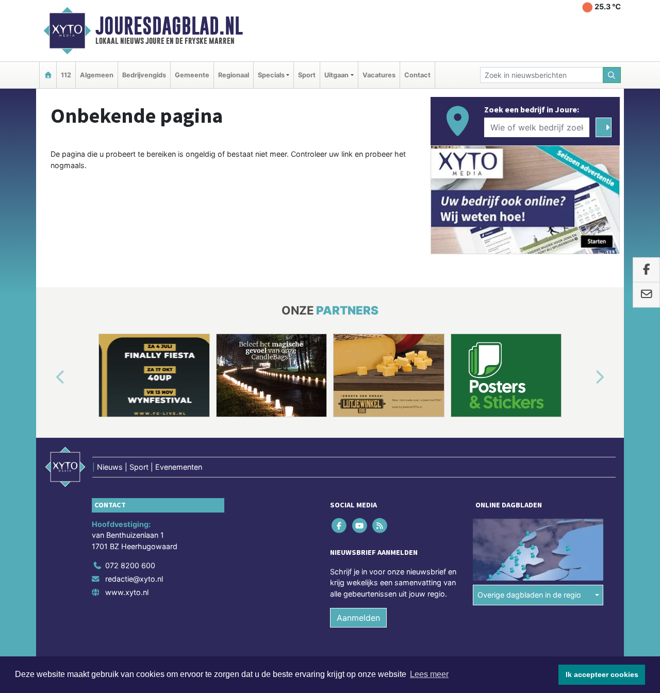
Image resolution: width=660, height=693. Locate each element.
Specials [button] (271, 75)
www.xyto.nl (126, 592)
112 (66, 75)
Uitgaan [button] (336, 75)
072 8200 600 (130, 565)
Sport (307, 75)
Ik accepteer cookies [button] (602, 674)
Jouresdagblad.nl (169, 25)
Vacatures (378, 75)
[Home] (48, 75)
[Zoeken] (612, 75)
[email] (646, 295)
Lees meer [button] (429, 674)
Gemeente (192, 75)
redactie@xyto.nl (134, 578)
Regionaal (233, 75)
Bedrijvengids (144, 75)
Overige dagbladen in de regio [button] (529, 594)
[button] (48, 377)
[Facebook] (340, 525)
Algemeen (96, 75)
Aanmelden (358, 618)
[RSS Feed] (380, 525)
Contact (417, 75)
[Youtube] (360, 525)
